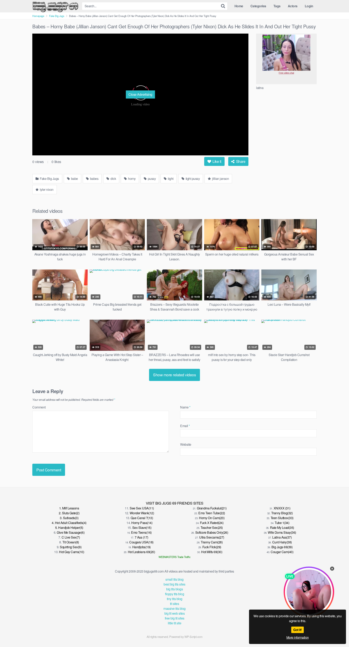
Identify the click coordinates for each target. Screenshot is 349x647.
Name (185, 407)
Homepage (38, 16)
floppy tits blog (174, 594)
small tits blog (174, 579)
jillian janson (220, 178)
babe (74, 178)
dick (113, 178)
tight (170, 178)
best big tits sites (174, 584)
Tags (277, 6)
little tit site (174, 623)
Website (185, 444)
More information (297, 637)
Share (240, 161)
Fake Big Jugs (56, 16)
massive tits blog (174, 608)
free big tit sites (174, 618)
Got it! (297, 629)
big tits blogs (174, 589)
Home (238, 6)
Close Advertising (140, 94)
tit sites (174, 603)
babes (93, 178)
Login (309, 6)
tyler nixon (46, 189)
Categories (258, 6)
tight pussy (192, 178)
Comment (39, 407)
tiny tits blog (174, 598)
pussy (151, 178)
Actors (292, 6)
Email (185, 425)
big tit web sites (174, 613)
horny (131, 178)
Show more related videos (174, 374)
